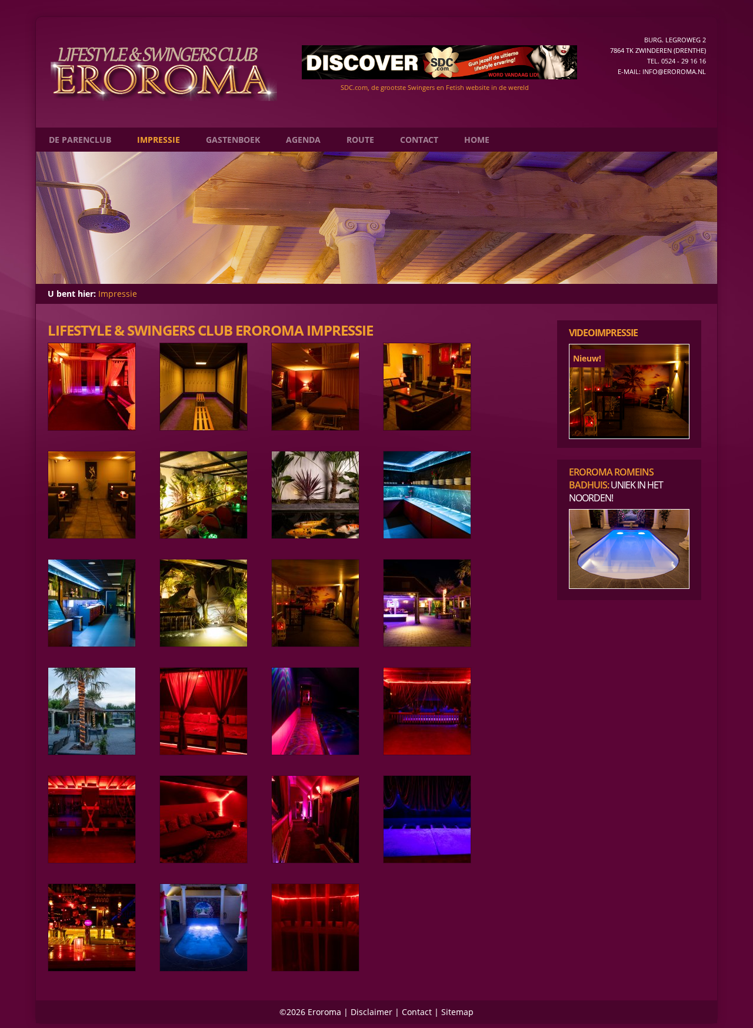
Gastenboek (233, 139)
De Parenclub (80, 139)
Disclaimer (371, 1011)
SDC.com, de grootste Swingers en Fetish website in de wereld (435, 87)
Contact (419, 139)
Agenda (303, 139)
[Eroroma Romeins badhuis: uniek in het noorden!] (629, 585)
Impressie (158, 139)
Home (476, 139)
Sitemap (457, 1011)
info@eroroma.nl (674, 71)
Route (360, 139)
